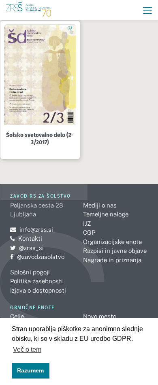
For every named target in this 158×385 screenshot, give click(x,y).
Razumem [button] (30, 370)
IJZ (87, 223)
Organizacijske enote (112, 241)
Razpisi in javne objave (115, 250)
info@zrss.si (31, 229)
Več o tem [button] (27, 349)
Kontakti (30, 238)
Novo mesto (99, 316)
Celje (17, 316)
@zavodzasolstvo (37, 256)
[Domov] (28, 10)
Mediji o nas (100, 205)
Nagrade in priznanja (112, 260)
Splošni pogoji (30, 272)
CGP (89, 232)
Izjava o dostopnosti (38, 290)
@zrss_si (27, 247)
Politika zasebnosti (36, 281)
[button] (147, 10)
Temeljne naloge (105, 214)
